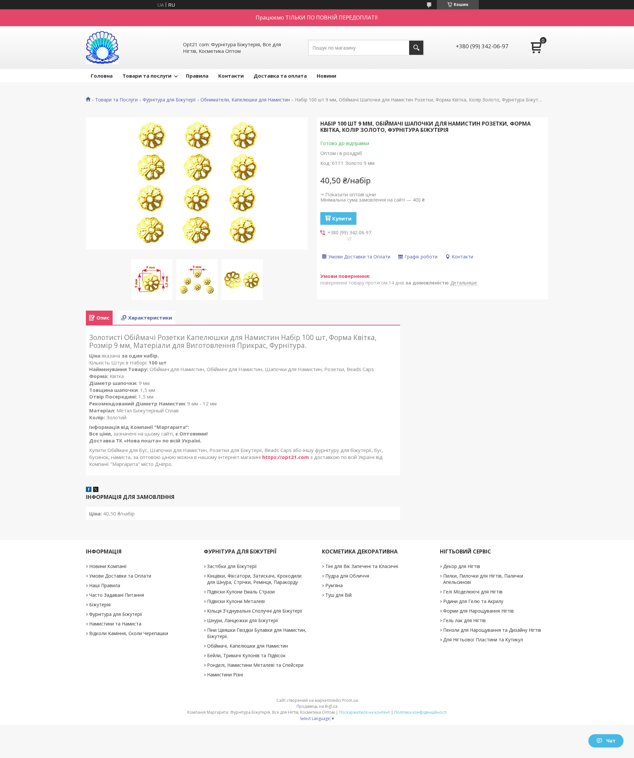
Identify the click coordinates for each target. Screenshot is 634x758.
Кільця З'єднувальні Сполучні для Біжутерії (254, 611)
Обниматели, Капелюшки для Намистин (245, 100)
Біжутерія (100, 604)
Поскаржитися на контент (364, 712)
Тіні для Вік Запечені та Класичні (361, 566)
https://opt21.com (285, 457)
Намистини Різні (225, 674)
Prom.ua (350, 700)
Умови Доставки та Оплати (120, 576)
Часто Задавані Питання (116, 595)
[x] (95, 490)
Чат (611, 741)
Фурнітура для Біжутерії (169, 100)
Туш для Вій (338, 595)
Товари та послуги (147, 75)
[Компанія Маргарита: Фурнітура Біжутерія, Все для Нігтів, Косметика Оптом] (102, 47)
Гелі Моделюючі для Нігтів (473, 591)
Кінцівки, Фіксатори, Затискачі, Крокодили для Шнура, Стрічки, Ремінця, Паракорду (254, 579)
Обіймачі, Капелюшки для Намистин (247, 646)
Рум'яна (334, 585)
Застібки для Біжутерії (232, 566)
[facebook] (88, 490)
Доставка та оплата (280, 75)
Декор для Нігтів (461, 566)
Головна (102, 75)
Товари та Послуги (116, 100)
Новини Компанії (108, 566)
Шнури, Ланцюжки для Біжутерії (242, 620)
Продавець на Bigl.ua (317, 706)
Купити (341, 218)
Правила (197, 75)
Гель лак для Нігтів (464, 620)
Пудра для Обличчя (347, 576)
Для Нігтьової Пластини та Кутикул (483, 639)
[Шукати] (416, 48)
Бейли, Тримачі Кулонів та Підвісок (246, 655)
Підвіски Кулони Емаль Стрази (241, 591)
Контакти (231, 75)
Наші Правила (104, 585)
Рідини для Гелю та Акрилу (473, 601)
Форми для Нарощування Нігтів (478, 611)
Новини (326, 75)
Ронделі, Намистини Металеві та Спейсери (255, 665)
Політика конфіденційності (420, 712)
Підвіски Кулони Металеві (236, 601)
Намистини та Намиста (115, 624)
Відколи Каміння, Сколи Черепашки (128, 633)
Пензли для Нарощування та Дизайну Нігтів (492, 630)
